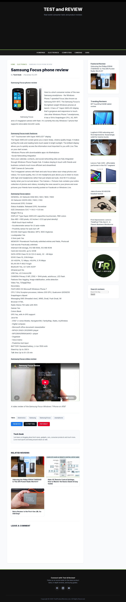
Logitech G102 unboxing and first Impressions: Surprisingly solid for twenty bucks (103, 134)
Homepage (41, 52)
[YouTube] (69, 588)
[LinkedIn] (63, 588)
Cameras (78, 52)
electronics (21, 418)
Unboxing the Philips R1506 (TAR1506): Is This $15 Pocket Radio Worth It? (102, 68)
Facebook (17, 424)
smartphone (59, 418)
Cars (87, 52)
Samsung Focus (45, 418)
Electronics (53, 52)
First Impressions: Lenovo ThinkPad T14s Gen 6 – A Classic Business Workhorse (102, 222)
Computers (67, 52)
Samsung (32, 418)
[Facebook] (57, 588)
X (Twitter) (30, 424)
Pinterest (44, 424)
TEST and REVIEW (63, 9)
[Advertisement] (63, 31)
